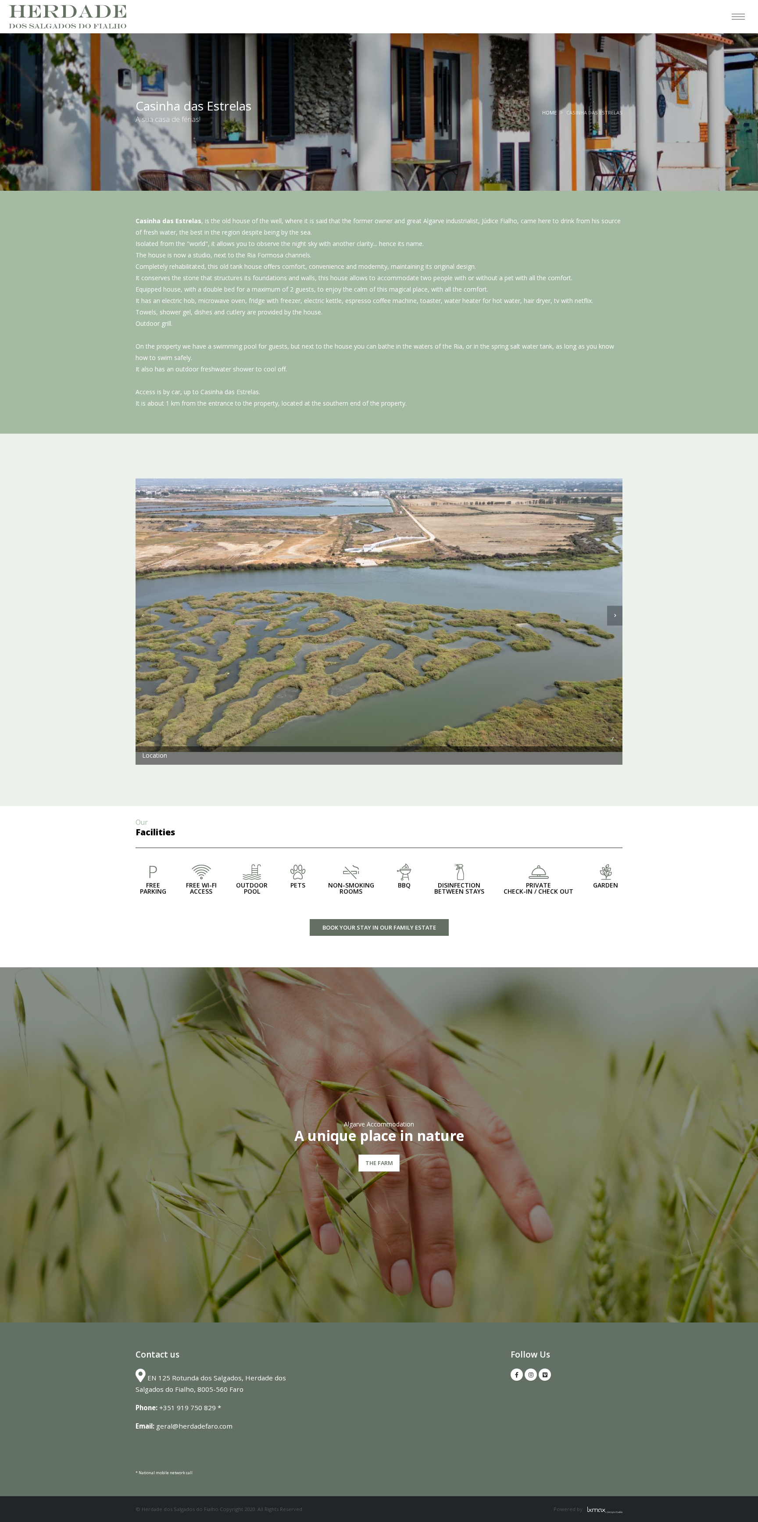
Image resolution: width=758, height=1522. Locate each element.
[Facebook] (517, 1375)
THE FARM (379, 1163)
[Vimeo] (545, 1375)
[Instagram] (531, 1375)
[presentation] (143, 615)
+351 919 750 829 (187, 1407)
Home (549, 112)
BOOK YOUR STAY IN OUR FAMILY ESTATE (379, 927)
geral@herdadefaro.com (194, 1426)
